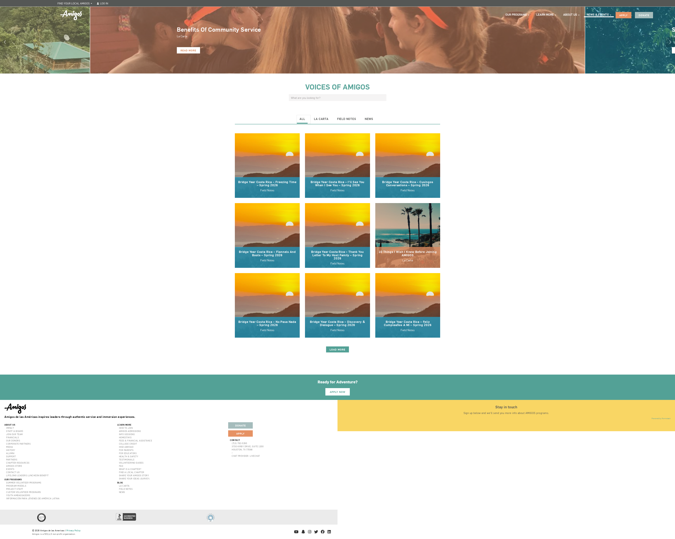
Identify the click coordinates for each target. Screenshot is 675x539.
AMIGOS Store (14, 465)
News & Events (598, 14)
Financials (12, 437)
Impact (10, 427)
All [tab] (302, 119)
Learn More (545, 14)
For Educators (128, 453)
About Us (570, 14)
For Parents (126, 450)
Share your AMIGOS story (134, 475)
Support (11, 456)
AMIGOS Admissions (130, 431)
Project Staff (14, 488)
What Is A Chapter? (130, 469)
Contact (235, 440)
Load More (337, 349)
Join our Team (14, 434)
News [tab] (369, 119)
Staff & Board (14, 431)
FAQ (121, 465)
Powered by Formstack (661, 418)
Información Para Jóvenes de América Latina (32, 498)
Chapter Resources (18, 462)
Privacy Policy (73, 530)
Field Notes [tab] (346, 119)
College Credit (128, 443)
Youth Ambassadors (18, 495)
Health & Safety (128, 456)
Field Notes (126, 488)
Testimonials (126, 459)
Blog (120, 482)
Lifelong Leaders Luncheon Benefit (27, 475)
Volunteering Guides (131, 462)
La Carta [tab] (321, 119)
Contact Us (13, 472)
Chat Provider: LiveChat (246, 455)
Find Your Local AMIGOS (73, 3)
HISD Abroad (126, 446)
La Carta (124, 485)
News (122, 492)
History (10, 450)
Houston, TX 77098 (242, 449)
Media (9, 446)
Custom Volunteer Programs (23, 492)
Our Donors (13, 440)
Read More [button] (188, 50)
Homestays (125, 437)
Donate (644, 15)
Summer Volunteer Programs (23, 482)
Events (10, 469)
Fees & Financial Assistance (135, 440)
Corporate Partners (18, 443)
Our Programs (516, 14)
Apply (623, 15)
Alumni (10, 453)
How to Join (126, 427)
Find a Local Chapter (131, 472)
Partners (11, 459)
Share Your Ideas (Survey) (134, 478)
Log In (103, 3)
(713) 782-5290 (239, 443)
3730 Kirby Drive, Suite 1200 (247, 446)
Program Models (16, 485)
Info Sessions (127, 434)
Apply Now (337, 391)
